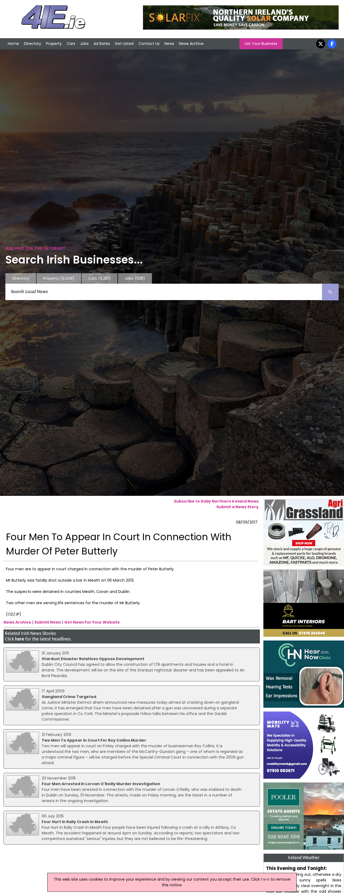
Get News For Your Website (92, 622)
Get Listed (124, 43)
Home (13, 43)
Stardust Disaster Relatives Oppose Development (93, 658)
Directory (32, 43)
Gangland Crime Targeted (69, 696)
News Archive (191, 43)
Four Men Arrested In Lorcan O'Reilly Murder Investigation (101, 784)
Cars (71, 43)
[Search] (330, 292)
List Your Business (261, 43)
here (19, 639)
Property (54, 43)
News (169, 43)
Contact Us (149, 43)
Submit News (47, 622)
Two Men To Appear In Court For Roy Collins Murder (94, 740)
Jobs (84, 43)
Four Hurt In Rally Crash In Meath (75, 821)
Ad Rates (102, 43)
